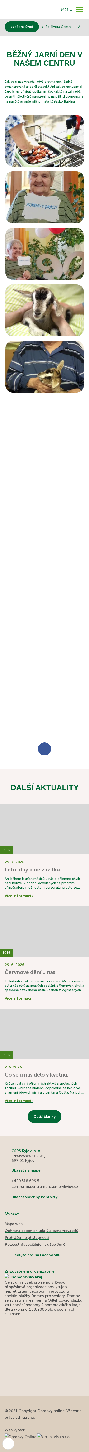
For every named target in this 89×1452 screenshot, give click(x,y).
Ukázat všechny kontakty (34, 1197)
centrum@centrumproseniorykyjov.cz (44, 1186)
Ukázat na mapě (26, 1170)
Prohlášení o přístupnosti (27, 1237)
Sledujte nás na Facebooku (36, 1255)
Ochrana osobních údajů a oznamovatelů (41, 1230)
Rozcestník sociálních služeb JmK (35, 1244)
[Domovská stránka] (23, 9)
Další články (45, 1116)
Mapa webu (15, 1223)
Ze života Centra (59, 27)
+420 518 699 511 (27, 1180)
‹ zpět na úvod (22, 27)
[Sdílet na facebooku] (44, 748)
